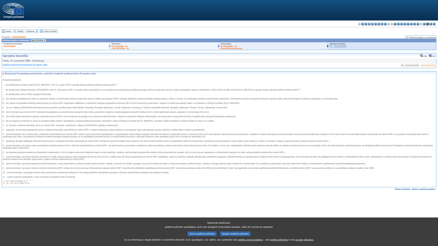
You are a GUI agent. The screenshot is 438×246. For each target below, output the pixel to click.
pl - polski (414, 24)
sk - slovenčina (424, 24)
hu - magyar (405, 24)
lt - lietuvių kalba (401, 24)
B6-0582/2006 (428, 65)
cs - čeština (366, 24)
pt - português (418, 24)
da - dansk (369, 24)
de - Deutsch (372, 24)
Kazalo (8, 31)
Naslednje (31, 31)
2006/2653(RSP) (19, 37)
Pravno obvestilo (402, 189)
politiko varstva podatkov (250, 239)
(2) (4, 183)
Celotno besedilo (50, 31)
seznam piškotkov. (304, 239)
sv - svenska (434, 24)
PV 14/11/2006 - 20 (119, 46)
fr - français (385, 24)
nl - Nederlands (411, 24)
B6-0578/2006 (9, 46)
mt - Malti (408, 24)
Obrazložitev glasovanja (231, 48)
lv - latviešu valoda (398, 24)
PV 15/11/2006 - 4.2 (229, 46)
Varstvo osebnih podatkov (423, 189)
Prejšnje (20, 31)
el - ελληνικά (379, 24)
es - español (362, 24)
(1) (4, 181)
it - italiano (395, 24)
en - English (382, 24)
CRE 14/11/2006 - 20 (120, 48)
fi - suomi (431, 24)
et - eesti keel (375, 24)
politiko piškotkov (279, 239)
